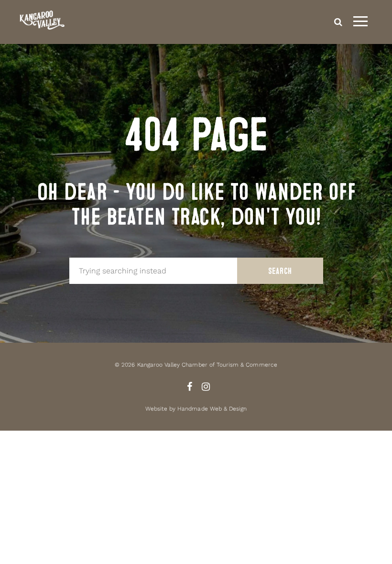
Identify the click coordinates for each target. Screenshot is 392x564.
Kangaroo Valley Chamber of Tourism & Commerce (207, 364)
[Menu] (360, 22)
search (338, 22)
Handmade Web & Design (212, 408)
